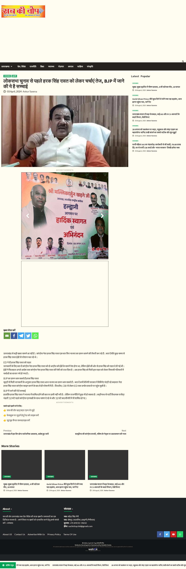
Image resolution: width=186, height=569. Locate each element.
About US (7, 534)
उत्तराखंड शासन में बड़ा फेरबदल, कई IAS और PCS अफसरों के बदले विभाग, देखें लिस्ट (64, 565)
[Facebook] (14, 335)
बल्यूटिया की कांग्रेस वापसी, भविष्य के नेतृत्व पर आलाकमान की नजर (100, 432)
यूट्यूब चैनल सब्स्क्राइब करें (18, 420)
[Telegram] (21, 335)
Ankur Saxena (30, 91)
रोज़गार (61, 66)
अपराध (70, 66)
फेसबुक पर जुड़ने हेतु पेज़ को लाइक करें (23, 415)
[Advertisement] (93, 38)
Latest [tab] (135, 76)
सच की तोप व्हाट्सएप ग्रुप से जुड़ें (20, 410)
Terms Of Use (69, 534)
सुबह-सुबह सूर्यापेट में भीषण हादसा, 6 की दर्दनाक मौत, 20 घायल (156, 86)
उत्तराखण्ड (5, 66)
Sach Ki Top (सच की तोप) (96, 543)
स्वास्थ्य (51, 66)
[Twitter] (28, 335)
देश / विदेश (22, 66)
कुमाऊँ (14, 76)
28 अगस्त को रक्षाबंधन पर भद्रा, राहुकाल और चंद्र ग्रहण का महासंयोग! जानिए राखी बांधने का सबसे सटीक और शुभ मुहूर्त (134, 565)
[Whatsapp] (35, 335)
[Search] (183, 61)
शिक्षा (42, 66)
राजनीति (33, 66)
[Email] (7, 335)
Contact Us (19, 534)
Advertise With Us (36, 534)
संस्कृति (90, 66)
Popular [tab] (145, 76)
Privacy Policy (54, 534)
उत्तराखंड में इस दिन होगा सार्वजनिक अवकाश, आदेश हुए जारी (26, 432)
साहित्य (80, 66)
